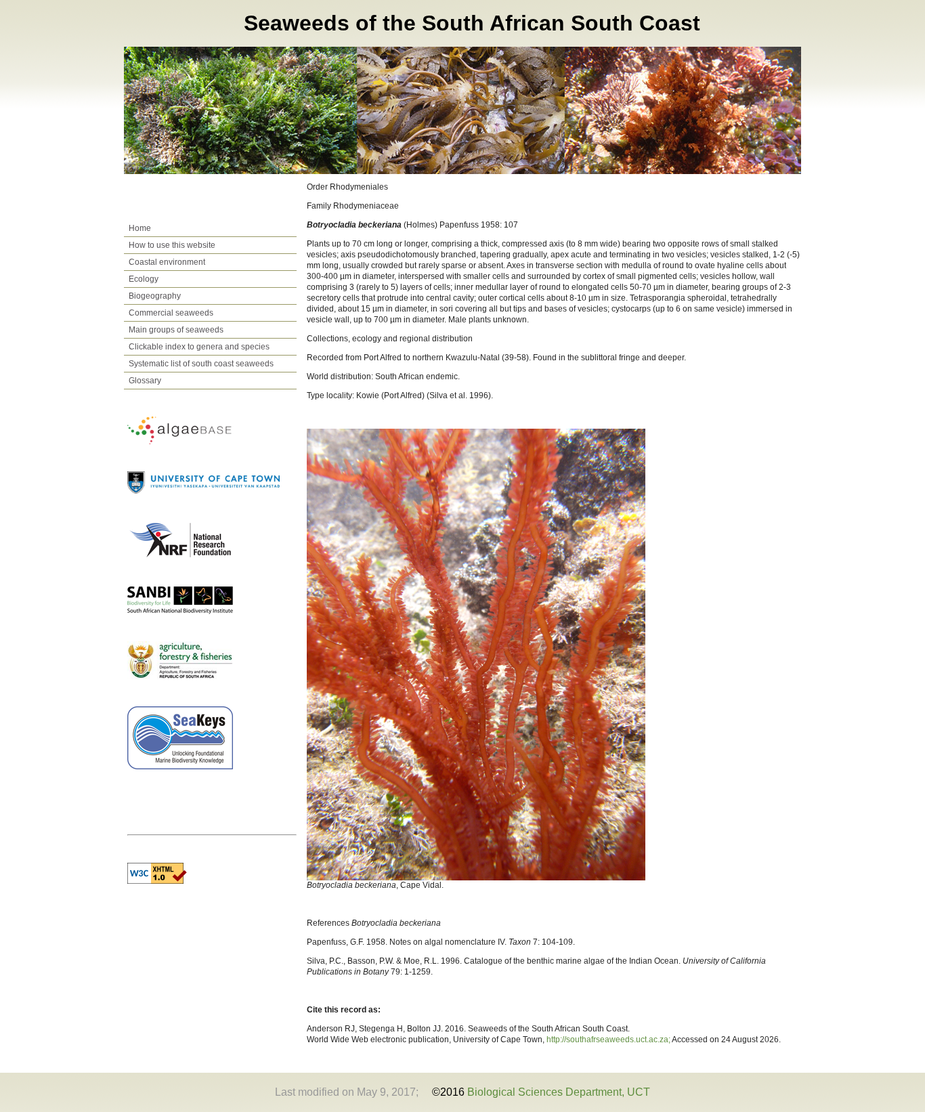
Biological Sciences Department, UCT (558, 1092)
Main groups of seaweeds (176, 330)
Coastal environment (167, 262)
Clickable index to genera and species (199, 346)
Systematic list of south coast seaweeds (201, 363)
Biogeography (155, 296)
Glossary (145, 380)
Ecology (143, 279)
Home (140, 228)
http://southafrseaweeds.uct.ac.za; (609, 1039)
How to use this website (172, 245)
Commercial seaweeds (171, 313)
